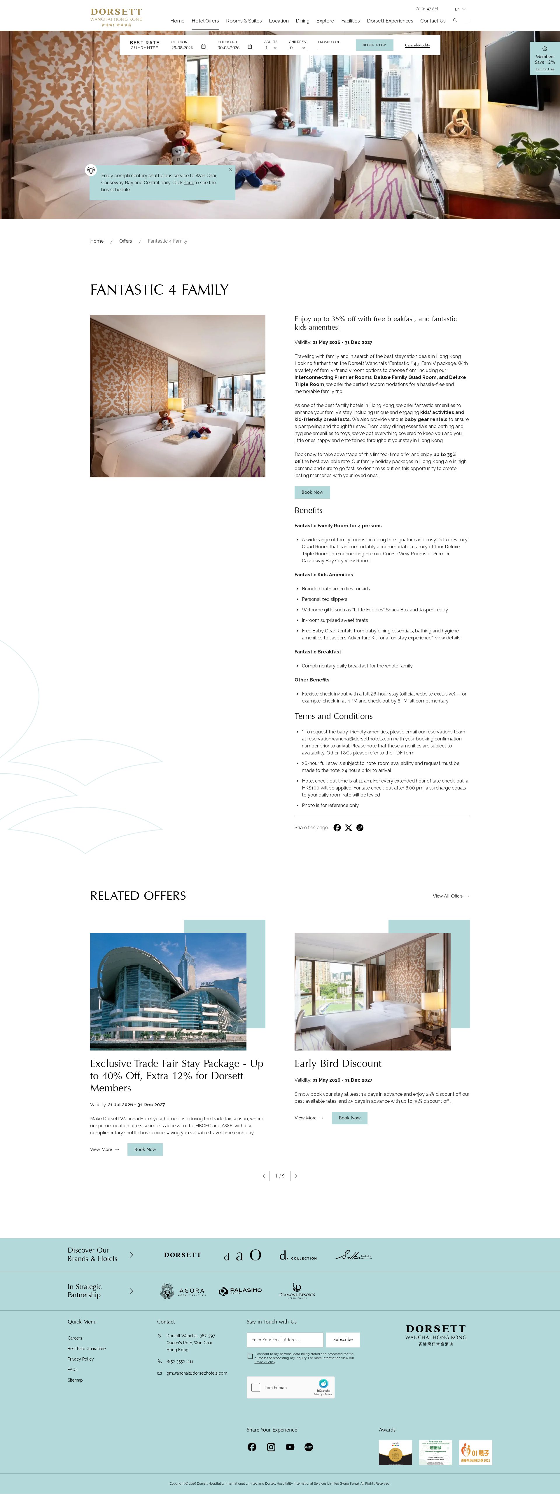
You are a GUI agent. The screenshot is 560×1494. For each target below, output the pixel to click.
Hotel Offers (205, 21)
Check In (180, 42)
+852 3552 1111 (180, 1361)
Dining (302, 21)
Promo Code (329, 42)
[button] (264, 1176)
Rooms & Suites (244, 21)
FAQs (73, 1369)
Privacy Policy (81, 1359)
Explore (325, 21)
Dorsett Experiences (390, 21)
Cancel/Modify (417, 45)
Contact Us (433, 21)
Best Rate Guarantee (87, 1348)
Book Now (374, 45)
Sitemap (75, 1380)
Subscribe (343, 1339)
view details (448, 638)
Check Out (227, 42)
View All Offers (448, 896)
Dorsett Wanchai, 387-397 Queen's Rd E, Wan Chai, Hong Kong (191, 1342)
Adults (270, 42)
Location (279, 21)
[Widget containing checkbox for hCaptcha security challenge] (291, 1387)
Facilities (350, 21)
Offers (125, 241)
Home (177, 21)
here (189, 182)
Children (297, 42)
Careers (75, 1338)
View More (101, 1149)
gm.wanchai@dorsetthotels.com (197, 1373)
